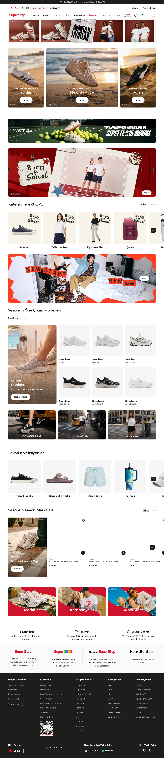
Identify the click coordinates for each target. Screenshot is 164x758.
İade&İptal (12, 694)
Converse (80, 708)
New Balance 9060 (144, 703)
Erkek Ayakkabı (115, 717)
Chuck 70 (139, 717)
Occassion (80, 730)
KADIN (36, 20)
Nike (24, 322)
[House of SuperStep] (39, 12)
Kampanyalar (14, 699)
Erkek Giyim (113, 721)
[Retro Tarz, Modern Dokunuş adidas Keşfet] (26, 111)
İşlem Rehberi (46, 721)
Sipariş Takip (15, 709)
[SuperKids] (25, 12)
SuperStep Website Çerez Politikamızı (22, 755)
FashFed (80, 712)
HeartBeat (80, 690)
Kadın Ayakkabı (114, 708)
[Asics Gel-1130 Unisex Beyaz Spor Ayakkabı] (68, 541)
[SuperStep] (14, 12)
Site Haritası (45, 717)
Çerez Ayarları (46, 703)
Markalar (112, 699)
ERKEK (46, 20)
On (154, 514)
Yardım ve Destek (16, 690)
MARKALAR (79, 20)
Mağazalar (135, 12)
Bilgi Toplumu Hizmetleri (51, 699)
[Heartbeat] (54, 12)
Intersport (80, 703)
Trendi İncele (20, 401)
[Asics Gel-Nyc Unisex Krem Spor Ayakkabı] (108, 541)
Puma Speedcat (142, 694)
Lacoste (79, 717)
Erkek (153, 208)
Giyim (110, 703)
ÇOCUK (57, 20)
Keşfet (26, 104)
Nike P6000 (140, 699)
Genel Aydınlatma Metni (51, 708)
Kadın (110, 690)
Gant (78, 721)
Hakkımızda (45, 690)
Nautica (79, 726)
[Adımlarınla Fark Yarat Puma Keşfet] (138, 111)
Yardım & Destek (149, 12)
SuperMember (14, 703)
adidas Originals (142, 690)
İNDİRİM (93, 20)
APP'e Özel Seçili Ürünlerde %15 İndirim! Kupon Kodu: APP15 (82, 6)
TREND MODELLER (110, 20)
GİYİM (67, 20)
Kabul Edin (134, 745)
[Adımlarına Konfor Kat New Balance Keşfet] (82, 111)
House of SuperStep (85, 699)
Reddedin (20, 750)
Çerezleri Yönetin (116, 745)
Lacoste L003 (141, 708)
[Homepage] (18, 20)
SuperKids (80, 694)
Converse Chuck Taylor (145, 721)
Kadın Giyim (113, 712)
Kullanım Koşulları (48, 712)
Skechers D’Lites (142, 712)
